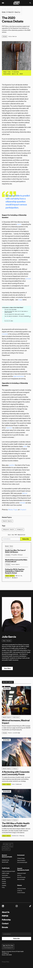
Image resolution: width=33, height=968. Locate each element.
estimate (22, 503)
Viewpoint (20, 529)
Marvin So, (19, 575)
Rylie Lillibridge (14, 732)
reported (9, 428)
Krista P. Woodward (11, 577)
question (12, 465)
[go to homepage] (16, 2)
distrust (24, 493)
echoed (28, 279)
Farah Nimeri (15, 564)
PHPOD (5, 916)
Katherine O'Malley (18, 835)
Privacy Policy (5, 962)
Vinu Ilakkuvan (17, 784)
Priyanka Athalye (16, 554)
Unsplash (23, 510)
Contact (5, 923)
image (20, 300)
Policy (15, 768)
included (5, 334)
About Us (5, 912)
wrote (25, 446)
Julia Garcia (12, 36)
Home (4, 12)
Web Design (3, 965)
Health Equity (14, 12)
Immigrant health (8, 529)
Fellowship (6, 920)
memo (19, 224)
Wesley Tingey (13, 510)
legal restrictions (18, 376)
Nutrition (16, 717)
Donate (5, 927)
